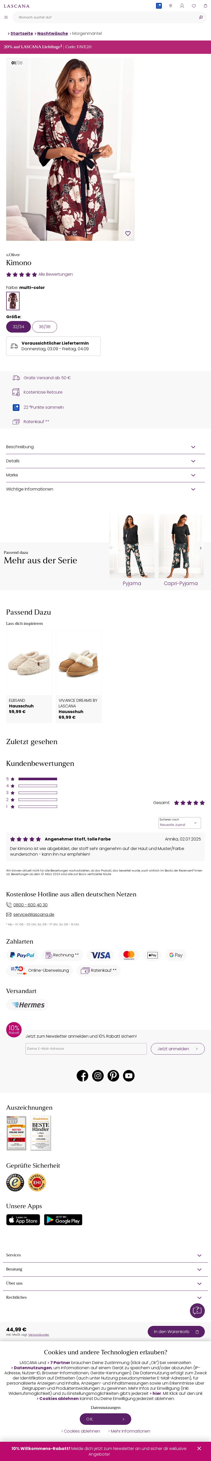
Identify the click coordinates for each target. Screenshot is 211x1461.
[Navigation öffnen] (6, 17)
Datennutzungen (33, 1367)
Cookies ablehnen (59, 1398)
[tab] (13, 301)
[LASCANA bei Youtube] (129, 1076)
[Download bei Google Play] (63, 1219)
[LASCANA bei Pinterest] (113, 1076)
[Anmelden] (182, 6)
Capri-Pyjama (181, 583)
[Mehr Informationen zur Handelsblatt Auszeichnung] (41, 1133)
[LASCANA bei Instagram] (98, 1076)
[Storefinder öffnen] (170, 6)
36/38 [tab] (44, 327)
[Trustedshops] (15, 1183)
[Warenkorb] (205, 6)
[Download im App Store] (23, 1219)
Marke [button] (12, 475)
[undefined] (200, 548)
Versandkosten (38, 1335)
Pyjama (132, 583)
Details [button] (13, 461)
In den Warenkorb (171, 1332)
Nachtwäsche (52, 33)
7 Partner (60, 1362)
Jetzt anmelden (173, 1049)
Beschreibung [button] (20, 447)
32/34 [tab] (18, 327)
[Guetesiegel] (37, 1183)
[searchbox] (103, 17)
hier (157, 1393)
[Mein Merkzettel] (193, 6)
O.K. (89, 1419)
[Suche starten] (200, 17)
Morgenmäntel (87, 33)
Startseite (22, 33)
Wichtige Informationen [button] (29, 489)
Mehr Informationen (130, 1431)
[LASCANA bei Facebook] (82, 1076)
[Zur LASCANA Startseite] (16, 5)
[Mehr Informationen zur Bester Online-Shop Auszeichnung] (16, 1133)
